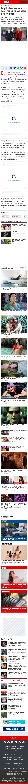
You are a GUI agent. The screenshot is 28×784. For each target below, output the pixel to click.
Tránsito (21, 768)
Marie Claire (21, 746)
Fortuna (7, 748)
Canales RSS (8, 763)
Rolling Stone (21, 757)
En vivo (24, 2)
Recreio (15, 759)
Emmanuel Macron (16, 216)
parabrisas (14, 592)
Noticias (14, 746)
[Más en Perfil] (10, 517)
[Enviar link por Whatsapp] (18, 68)
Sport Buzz (8, 759)
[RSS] (20, 742)
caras (14, 568)
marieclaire (14, 544)
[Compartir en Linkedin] (21, 68)
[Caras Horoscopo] (14, 730)
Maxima (21, 759)
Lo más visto (6, 639)
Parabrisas (20, 748)
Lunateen (11, 751)
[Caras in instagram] (5, 742)
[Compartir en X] (15, 68)
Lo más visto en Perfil (10, 680)
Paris (25, 216)
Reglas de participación (10, 768)
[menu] (2, 2)
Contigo (21, 755)
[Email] (25, 68)
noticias (14, 521)
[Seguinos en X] (12, 742)
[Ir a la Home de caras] (6, 2)
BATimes (17, 751)
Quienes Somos (18, 763)
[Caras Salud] (14, 723)
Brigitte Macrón (5, 216)
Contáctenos (7, 766)
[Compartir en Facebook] (11, 68)
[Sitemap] (23, 742)
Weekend (13, 748)
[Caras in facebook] (8, 742)
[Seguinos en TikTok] (16, 742)
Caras (15, 755)
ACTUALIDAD (4, 5)
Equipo (22, 766)
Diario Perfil (7, 746)
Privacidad (16, 766)
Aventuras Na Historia (9, 757)
